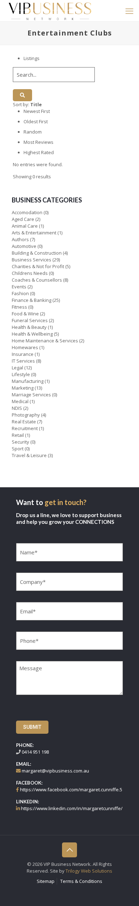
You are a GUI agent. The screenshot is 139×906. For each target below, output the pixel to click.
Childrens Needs (30, 273)
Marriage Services (31, 394)
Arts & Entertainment (34, 232)
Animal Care (25, 226)
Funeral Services (30, 320)
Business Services (31, 259)
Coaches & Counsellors (37, 280)
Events (19, 286)
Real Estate (24, 421)
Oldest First (36, 121)
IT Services (23, 361)
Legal (17, 367)
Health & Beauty (29, 327)
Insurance (23, 354)
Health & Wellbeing (32, 334)
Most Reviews (38, 142)
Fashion (20, 293)
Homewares (25, 347)
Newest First (37, 111)
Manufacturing (27, 381)
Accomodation (27, 212)
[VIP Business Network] (50, 11)
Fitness (19, 307)
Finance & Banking (31, 300)
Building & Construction (37, 253)
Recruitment (25, 428)
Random (33, 132)
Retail (18, 435)
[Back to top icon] (69, 849)
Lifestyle (21, 374)
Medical (20, 401)
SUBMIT (32, 727)
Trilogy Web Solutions (89, 871)
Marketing (23, 388)
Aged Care (23, 219)
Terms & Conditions (81, 881)
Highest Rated (39, 152)
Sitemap (46, 881)
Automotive (24, 246)
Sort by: (27, 104)
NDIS (17, 408)
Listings (32, 58)
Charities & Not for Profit (38, 266)
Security (20, 442)
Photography (26, 415)
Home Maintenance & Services (45, 340)
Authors (20, 239)
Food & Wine (25, 313)
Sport (18, 448)
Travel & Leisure (29, 455)
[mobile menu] (129, 11)
